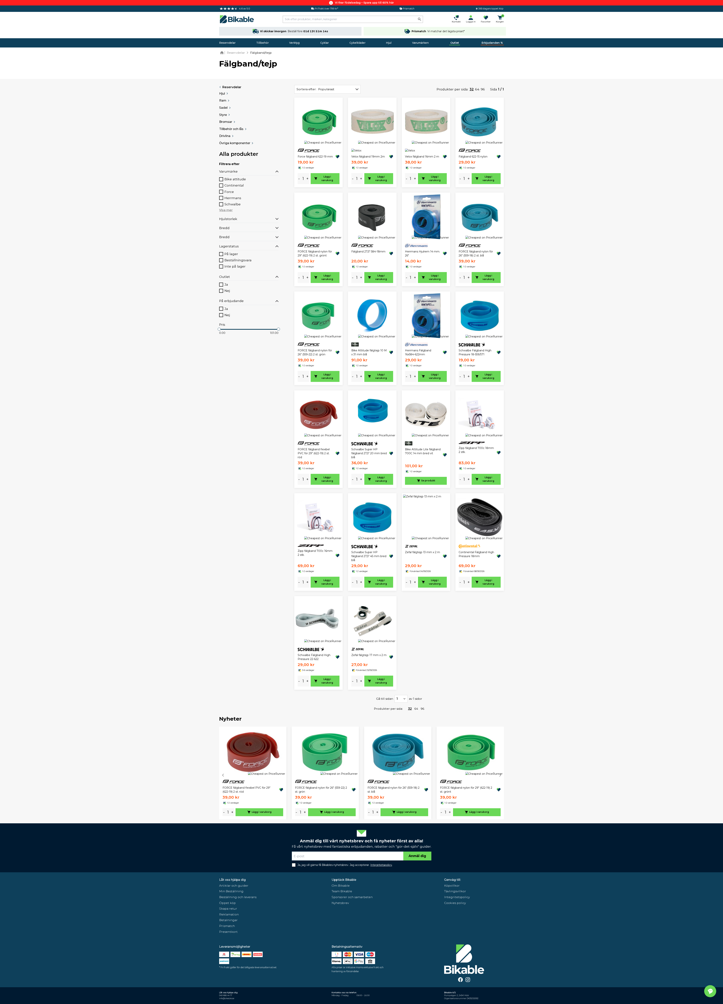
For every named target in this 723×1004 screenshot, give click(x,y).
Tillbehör (262, 42)
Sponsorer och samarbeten (352, 897)
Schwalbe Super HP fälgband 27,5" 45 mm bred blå (368, 556)
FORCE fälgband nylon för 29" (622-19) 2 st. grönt (315, 253)
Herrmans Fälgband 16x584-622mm (418, 352)
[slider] (219, 329)
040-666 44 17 (225, 995)
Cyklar (324, 42)
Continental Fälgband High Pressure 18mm (476, 554)
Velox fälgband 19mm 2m (368, 156)
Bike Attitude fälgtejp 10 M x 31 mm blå (369, 352)
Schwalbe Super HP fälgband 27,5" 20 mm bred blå (369, 453)
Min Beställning (231, 891)
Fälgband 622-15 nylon (473, 156)
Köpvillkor (452, 885)
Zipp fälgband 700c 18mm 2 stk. (476, 450)
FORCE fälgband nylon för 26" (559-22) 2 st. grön (315, 352)
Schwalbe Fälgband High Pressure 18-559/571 (475, 352)
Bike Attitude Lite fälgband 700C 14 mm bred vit (423, 451)
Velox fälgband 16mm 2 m (422, 156)
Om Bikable (341, 885)
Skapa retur (228, 908)
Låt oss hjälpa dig (232, 880)
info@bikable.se (226, 998)
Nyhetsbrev (340, 903)
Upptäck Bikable (344, 880)
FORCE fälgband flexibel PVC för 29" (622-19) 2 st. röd (314, 453)
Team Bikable (342, 891)
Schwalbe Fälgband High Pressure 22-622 (314, 657)
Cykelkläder (357, 42)
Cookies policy (455, 903)
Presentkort (228, 932)
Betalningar (228, 920)
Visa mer (226, 210)
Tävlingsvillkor (455, 891)
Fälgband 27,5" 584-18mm (368, 251)
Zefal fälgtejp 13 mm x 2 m (422, 552)
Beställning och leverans (237, 897)
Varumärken (420, 42)
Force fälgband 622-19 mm (315, 156)
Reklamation (229, 914)
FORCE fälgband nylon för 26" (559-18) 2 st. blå (476, 253)
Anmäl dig (417, 856)
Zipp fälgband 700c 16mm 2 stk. (315, 553)
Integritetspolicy (457, 897)
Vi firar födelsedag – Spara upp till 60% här (364, 2)
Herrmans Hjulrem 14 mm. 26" (422, 253)
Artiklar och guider (233, 885)
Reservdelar (227, 42)
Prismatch (227, 926)
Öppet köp (227, 903)
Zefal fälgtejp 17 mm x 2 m (369, 655)
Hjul (388, 42)
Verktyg (294, 42)
